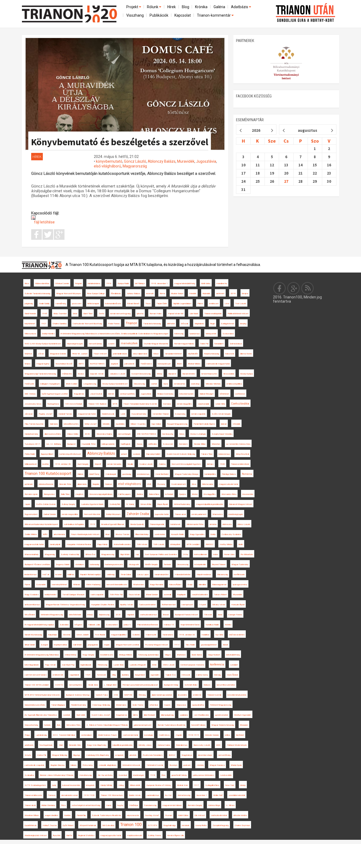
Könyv (156, 354)
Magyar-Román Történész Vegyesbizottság (65, 604)
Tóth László (158, 544)
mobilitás (205, 635)
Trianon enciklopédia (212, 313)
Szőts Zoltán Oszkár (45, 504)
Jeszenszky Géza (33, 404)
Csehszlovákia (240, 403)
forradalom (219, 344)
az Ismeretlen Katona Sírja (238, 444)
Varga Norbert (214, 655)
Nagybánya (187, 755)
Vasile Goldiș (44, 303)
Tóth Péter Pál (116, 594)
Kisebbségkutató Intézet (36, 835)
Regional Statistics (86, 835)
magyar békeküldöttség (184, 283)
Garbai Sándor (50, 514)
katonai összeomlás (71, 785)
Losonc (111, 344)
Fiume (27, 584)
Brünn (179, 364)
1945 (44, 313)
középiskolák (200, 564)
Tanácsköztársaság (152, 323)
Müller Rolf (218, 795)
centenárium (86, 735)
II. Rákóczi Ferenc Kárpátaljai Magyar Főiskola (107, 725)
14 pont (202, 604)
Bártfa (69, 835)
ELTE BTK (152, 825)
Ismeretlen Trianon (160, 414)
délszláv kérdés (240, 815)
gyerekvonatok (221, 715)
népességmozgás (75, 344)
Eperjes (182, 494)
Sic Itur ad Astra (105, 775)
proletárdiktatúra (120, 354)
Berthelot (240, 735)
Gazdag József (152, 815)
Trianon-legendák (157, 524)
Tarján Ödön (161, 303)
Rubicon (108, 484)
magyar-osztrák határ (34, 544)
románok (185, 825)
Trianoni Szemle (214, 695)
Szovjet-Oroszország (141, 374)
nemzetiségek (124, 434)
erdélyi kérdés (50, 594)
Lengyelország (89, 384)
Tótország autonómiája (148, 655)
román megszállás (70, 514)
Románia (247, 474)
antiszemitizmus (32, 604)
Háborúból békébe (183, 574)
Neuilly (130, 464)
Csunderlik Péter (89, 444)
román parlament (199, 514)
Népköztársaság (211, 354)
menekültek (129, 343)
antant (124, 454)
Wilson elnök (135, 785)
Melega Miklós (125, 655)
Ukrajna (245, 293)
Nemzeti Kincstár (92, 514)
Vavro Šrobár (232, 675)
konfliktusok (239, 574)
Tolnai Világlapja (58, 705)
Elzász (81, 374)
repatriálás (120, 424)
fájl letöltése (44, 222)
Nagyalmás (79, 394)
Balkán (80, 474)
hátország (178, 333)
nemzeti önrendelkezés (117, 584)
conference (240, 394)
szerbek (66, 715)
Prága (27, 735)
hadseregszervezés (114, 564)
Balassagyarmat (219, 584)
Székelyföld (114, 504)
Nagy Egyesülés (197, 534)
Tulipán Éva (170, 675)
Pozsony (161, 484)
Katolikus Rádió (212, 624)
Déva (194, 484)
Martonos (181, 655)
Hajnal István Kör (175, 313)
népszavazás (133, 815)
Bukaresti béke (188, 374)
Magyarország (135, 166)
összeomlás (247, 494)
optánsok (29, 484)
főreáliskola (116, 293)
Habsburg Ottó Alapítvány (97, 755)
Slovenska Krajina (104, 434)
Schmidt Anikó (190, 685)
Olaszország (139, 384)
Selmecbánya (236, 344)
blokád (223, 424)
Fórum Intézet (100, 354)
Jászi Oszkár (96, 394)
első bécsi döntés (236, 635)
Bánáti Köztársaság (33, 635)
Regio (212, 323)
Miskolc (76, 584)
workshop (195, 384)
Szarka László (145, 464)
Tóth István (142, 544)
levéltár (46, 464)
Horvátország (85, 775)
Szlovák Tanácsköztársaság (37, 293)
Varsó (108, 805)
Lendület (234, 665)
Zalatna (162, 464)
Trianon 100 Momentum (112, 795)
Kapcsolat (182, 15)
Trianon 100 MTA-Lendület (37, 685)
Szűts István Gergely (221, 414)
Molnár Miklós (194, 364)
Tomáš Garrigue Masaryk (73, 594)
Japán (27, 504)
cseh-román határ (130, 735)
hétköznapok (93, 303)
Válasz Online (72, 434)
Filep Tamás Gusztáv (34, 424)
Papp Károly (102, 544)
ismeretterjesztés (209, 374)
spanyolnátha (198, 705)
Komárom (183, 444)
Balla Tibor (65, 494)
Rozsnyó (173, 765)
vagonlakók (74, 675)
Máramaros (121, 705)
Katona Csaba (164, 745)
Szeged (44, 645)
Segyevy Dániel (62, 564)
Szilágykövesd (227, 323)
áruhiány (125, 675)
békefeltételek (75, 614)
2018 (233, 293)
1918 (152, 775)
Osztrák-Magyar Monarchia (156, 344)
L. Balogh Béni (110, 685)
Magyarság (50, 554)
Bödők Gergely (151, 564)
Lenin (123, 414)
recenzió (150, 293)
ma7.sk (46, 574)
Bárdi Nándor (30, 313)
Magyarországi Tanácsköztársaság (40, 374)
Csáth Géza (164, 735)
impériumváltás (60, 645)
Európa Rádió (123, 283)
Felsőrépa (133, 805)
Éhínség (142, 695)
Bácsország (222, 574)
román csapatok (198, 414)
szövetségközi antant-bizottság (86, 805)
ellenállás (202, 584)
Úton (163, 775)
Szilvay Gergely (68, 504)
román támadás (114, 464)
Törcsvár (208, 614)
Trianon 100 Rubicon (97, 404)
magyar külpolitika (118, 635)
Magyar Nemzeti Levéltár (127, 645)
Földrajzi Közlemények (237, 745)
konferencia (217, 664)
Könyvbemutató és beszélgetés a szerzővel (119, 142)
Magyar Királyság (59, 755)
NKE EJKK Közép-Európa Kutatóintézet (43, 344)
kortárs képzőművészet (70, 454)
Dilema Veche (246, 354)
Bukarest (172, 374)
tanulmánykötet (162, 574)
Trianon (131, 323)
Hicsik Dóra (93, 685)
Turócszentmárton (147, 604)
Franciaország (150, 805)
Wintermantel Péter (195, 524)
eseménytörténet (59, 584)
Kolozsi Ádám (175, 584)
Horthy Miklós (226, 544)
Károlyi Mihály (106, 785)
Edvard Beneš (133, 303)
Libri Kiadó (193, 313)
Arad (107, 534)
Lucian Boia (118, 665)
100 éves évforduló (73, 404)
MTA (115, 404)
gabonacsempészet (142, 725)
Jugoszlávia (206, 161)
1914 (176, 645)
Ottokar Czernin (62, 283)
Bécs (27, 283)
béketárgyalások (32, 665)
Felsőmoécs (146, 364)
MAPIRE (128, 695)
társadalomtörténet (173, 354)
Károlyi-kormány (31, 434)
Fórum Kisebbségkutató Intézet (85, 534)
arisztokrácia (59, 534)
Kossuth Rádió (177, 534)
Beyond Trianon (218, 564)
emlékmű (197, 695)
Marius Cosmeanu (165, 394)
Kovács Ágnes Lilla (175, 835)
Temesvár (101, 675)
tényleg (243, 323)
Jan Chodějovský (201, 715)
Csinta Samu (202, 675)
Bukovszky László (201, 745)
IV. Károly (130, 504)
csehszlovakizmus (148, 614)
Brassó (166, 614)
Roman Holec (156, 313)
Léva (227, 303)
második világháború (107, 765)
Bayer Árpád (162, 504)
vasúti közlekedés (200, 594)
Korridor (67, 815)
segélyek (114, 364)
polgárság (29, 303)
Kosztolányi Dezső (63, 364)
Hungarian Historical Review (79, 544)
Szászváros (228, 333)
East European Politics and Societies (161, 554)
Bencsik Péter (65, 484)
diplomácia (81, 484)
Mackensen (138, 584)
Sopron (167, 705)
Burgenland (140, 675)
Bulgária (95, 484)
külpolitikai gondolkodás (122, 745)
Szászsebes (112, 624)
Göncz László (135, 161)
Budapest (71, 444)
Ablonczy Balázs (161, 161)
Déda (75, 313)
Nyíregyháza (53, 404)
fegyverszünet (31, 514)
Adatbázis (240, 7)
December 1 (201, 795)
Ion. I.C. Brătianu (53, 444)
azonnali (167, 594)
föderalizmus (181, 745)
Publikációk (159, 15)
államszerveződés (52, 434)
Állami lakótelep (142, 534)
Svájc (190, 584)
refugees (78, 624)
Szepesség (180, 414)
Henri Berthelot (162, 474)
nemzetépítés (75, 685)
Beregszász (49, 494)
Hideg (121, 785)
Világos (168, 655)
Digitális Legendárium (182, 303)
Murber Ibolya (177, 293)
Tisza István (134, 594)
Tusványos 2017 (32, 444)
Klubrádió (206, 293)
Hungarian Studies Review (102, 604)
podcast (187, 765)
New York (229, 785)
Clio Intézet (200, 815)
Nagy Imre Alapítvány (97, 745)
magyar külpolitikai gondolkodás (209, 504)
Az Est (168, 795)
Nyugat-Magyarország (177, 424)
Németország (184, 795)
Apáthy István (126, 604)
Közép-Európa (246, 374)
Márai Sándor (152, 594)
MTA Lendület (193, 544)
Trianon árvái (30, 805)
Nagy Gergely (88, 655)
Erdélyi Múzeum (113, 514)
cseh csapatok (97, 594)
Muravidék (186, 161)
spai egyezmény (240, 584)
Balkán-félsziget (207, 394)
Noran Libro (229, 554)
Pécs (63, 805)
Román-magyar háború (184, 344)
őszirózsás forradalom (153, 755)
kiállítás (71, 574)
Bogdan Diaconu (57, 765)
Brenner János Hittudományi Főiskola (56, 775)
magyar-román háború (172, 805)
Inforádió (236, 424)
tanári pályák (55, 544)
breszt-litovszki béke (226, 685)
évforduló (169, 494)
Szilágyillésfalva (212, 785)
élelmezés (227, 524)
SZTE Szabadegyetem (35, 785)
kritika (227, 735)
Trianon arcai (180, 514)
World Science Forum (107, 735)
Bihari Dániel (30, 645)
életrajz (210, 464)
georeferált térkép (179, 775)
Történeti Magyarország (220, 705)
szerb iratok (160, 534)
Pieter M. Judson (79, 354)
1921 (44, 323)
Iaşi (137, 554)
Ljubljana (184, 715)
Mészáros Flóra (73, 725)
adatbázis (29, 745)
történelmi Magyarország (52, 614)
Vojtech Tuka (102, 695)
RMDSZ (210, 544)
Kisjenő (98, 464)
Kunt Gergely (83, 464)
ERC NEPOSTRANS (146, 434)
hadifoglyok (126, 444)
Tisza (147, 303)
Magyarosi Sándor (58, 354)
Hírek (171, 7)
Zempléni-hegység (220, 825)
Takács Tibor (206, 454)
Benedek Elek (75, 745)
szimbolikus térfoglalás (74, 524)
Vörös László (168, 665)
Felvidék (192, 293)
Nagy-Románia (156, 584)
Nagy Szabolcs (32, 594)
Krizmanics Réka (228, 494)
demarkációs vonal (69, 795)
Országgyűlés (209, 494)
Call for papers (124, 494)
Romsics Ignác (31, 494)
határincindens (94, 283)
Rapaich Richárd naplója (90, 574)
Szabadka (29, 775)
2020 (118, 614)
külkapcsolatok (108, 444)
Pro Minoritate (246, 554)
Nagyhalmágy (169, 825)
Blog (185, 7)
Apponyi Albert (47, 454)
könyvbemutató (109, 161)
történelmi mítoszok (131, 765)
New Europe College (96, 293)
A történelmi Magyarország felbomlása (42, 655)
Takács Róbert (220, 594)
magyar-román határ (87, 414)
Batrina (140, 494)
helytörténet (30, 323)
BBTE (81, 364)
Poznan (168, 815)
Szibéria (136, 635)
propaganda (93, 645)
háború (73, 765)
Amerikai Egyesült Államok (112, 524)
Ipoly (54, 785)
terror (220, 614)
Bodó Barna (197, 655)
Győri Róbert (68, 825)
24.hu (185, 554)
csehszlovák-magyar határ (218, 364)
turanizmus (194, 333)
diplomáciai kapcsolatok (162, 695)
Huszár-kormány (138, 414)
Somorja (167, 404)
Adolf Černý (94, 474)
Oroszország (182, 564)
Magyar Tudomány (240, 564)
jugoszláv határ (162, 514)
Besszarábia (228, 374)
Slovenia (66, 635)
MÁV (45, 534)
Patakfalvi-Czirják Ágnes (204, 424)
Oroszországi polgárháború (100, 494)
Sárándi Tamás (65, 414)
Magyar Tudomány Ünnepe (186, 474)
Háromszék (151, 635)
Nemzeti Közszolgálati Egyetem (186, 464)
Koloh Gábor (183, 815)
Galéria (219, 7)
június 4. (127, 624)
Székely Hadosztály (70, 554)
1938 (222, 464)
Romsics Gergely (195, 805)
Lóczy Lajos (143, 574)
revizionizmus (143, 474)
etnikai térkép (70, 655)
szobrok (136, 454)
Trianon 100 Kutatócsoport (48, 473)
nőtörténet (224, 394)
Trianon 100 (131, 824)
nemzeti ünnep (95, 344)
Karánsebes (168, 635)
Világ (114, 675)
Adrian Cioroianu (48, 805)
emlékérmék (58, 675)
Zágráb (178, 735)
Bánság (217, 675)
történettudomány (182, 504)
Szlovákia (64, 624)
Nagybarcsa (121, 715)
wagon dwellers (51, 815)
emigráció (119, 755)
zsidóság (110, 574)
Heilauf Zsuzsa (50, 825)
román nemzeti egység (120, 313)
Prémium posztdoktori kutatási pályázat (140, 685)
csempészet (187, 604)
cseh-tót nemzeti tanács (36, 675)
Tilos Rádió (190, 645)
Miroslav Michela (213, 384)
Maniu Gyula (236, 765)
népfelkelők (193, 354)
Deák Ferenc (138, 705)
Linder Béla (220, 404)
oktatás (213, 524)
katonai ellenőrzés (113, 303)
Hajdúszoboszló (134, 835)
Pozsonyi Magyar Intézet (156, 645)
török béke (205, 283)
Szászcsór (168, 444)
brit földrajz (140, 283)
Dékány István (218, 604)
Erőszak (184, 323)
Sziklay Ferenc (154, 835)
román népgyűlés (184, 404)
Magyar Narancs (217, 765)
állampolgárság (167, 715)
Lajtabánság (41, 735)
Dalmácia (54, 424)
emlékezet (214, 303)
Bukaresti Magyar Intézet (240, 504)
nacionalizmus (153, 795)
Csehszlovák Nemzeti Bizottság (87, 323)
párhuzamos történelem (203, 775)
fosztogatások (46, 745)
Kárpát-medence (204, 574)
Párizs (200, 303)
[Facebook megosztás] (36, 235)
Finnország (102, 665)
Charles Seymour (242, 825)
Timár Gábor (126, 574)
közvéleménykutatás (237, 695)
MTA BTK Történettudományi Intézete (42, 695)
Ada (58, 725)
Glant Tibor (87, 313)
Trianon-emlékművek (240, 464)
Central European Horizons (192, 665)
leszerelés (182, 695)
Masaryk (244, 725)
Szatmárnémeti (178, 484)
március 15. (169, 624)
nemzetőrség (224, 755)
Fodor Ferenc (114, 323)
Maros (27, 364)
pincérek (133, 755)
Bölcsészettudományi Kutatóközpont (41, 524)
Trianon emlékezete (33, 795)
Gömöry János (144, 745)
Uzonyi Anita (201, 825)
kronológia (148, 735)
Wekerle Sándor (212, 735)
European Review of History (158, 785)
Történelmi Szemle (154, 765)
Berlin (240, 544)
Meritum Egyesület (242, 715)
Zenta (101, 313)
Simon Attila (145, 504)
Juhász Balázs (133, 293)
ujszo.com (76, 303)
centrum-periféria (127, 394)
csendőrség (60, 303)
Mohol (194, 494)
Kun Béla (219, 635)
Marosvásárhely (32, 554)
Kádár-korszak (108, 414)
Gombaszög (167, 434)
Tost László (240, 303)
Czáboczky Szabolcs (231, 534)
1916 (109, 283)
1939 (88, 675)
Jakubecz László (117, 374)
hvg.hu (120, 805)
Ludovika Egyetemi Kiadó (92, 504)
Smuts (28, 755)
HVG (116, 695)
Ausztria (56, 835)
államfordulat (149, 715)
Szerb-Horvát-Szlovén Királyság (180, 454)
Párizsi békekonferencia (147, 624)
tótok (154, 665)
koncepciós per (164, 364)
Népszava (181, 705)
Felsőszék (29, 384)
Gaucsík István (97, 374)
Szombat (122, 775)
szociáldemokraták (237, 795)
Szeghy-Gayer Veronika (222, 434)
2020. (87, 434)
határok (47, 725)
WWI (218, 745)
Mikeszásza (30, 333)
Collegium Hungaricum (50, 384)
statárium (79, 564)
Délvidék (106, 424)
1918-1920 (89, 795)
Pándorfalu (81, 815)
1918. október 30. (187, 635)
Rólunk (153, 7)
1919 (92, 524)
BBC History (30, 394)
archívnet (220, 293)
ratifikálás (152, 444)
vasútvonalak (203, 404)
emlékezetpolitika (234, 384)
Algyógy (76, 755)
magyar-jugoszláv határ (110, 835)
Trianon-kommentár (214, 15)
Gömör (111, 394)
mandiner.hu (221, 283)
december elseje (205, 755)
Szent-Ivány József (100, 715)
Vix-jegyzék (134, 564)
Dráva (181, 434)
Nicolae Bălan (200, 444)
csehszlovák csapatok (34, 765)
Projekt (132, 7)
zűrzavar (29, 414)
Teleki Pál (204, 344)
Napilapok (181, 594)
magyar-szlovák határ (228, 484)
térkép (159, 374)
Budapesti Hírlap (171, 685)
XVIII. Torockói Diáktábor (64, 735)
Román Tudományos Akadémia (171, 725)
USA (149, 484)
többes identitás (42, 283)
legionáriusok (86, 665)
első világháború (107, 166)
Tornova (51, 795)
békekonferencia (46, 484)
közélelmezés (106, 655)
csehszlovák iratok (219, 815)
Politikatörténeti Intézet (238, 313)
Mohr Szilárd (71, 384)
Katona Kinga (214, 805)
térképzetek (211, 333)
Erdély (213, 534)
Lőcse (41, 354)
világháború (199, 323)
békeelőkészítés (71, 424)
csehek (154, 384)
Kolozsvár (229, 354)
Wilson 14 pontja (138, 424)
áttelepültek (175, 544)
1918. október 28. (63, 464)
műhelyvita (67, 374)
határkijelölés (210, 474)
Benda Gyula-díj (137, 524)
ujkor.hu (140, 313)
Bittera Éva (90, 554)
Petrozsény (87, 765)
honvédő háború (198, 725)
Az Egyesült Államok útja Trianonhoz (41, 715)
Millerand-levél (30, 464)
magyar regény (42, 364)
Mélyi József (90, 424)
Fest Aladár (100, 635)
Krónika (201, 7)
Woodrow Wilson (32, 815)
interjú (90, 614)
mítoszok (186, 675)
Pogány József (45, 414)
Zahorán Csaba (138, 514)
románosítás (179, 384)
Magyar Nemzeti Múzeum (68, 293)
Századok (41, 584)
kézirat (58, 574)
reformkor (154, 705)
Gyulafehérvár (30, 825)
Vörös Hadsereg (93, 584)
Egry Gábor (156, 424)
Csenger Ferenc (235, 614)
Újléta (135, 715)
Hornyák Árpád (237, 604)
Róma (162, 293)
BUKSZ (172, 755)
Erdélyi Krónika (48, 333)
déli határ (171, 323)
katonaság (94, 564)
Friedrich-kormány (78, 705)
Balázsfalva (154, 494)
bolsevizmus (224, 454)
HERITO (59, 685)
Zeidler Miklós (31, 534)
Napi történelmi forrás (190, 624)
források (167, 564)
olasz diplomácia (140, 354)
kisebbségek (138, 775)
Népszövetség (31, 725)
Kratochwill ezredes (122, 544)
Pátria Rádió (30, 454)
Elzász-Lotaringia (198, 434)
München (216, 444)
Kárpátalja (52, 635)
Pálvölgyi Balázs (229, 474)
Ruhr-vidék (80, 715)
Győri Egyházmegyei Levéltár (55, 394)
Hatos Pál (41, 755)
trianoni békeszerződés (35, 705)
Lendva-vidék (226, 775)
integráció (90, 785)
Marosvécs (217, 514)
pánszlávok (129, 364)
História (200, 765)
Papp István (50, 665)
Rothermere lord (168, 604)
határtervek (175, 524)
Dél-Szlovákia (108, 825)
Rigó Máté (124, 554)
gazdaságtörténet (209, 645)
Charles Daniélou (60, 323)
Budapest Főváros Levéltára (37, 564)
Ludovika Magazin (137, 665)
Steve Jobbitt (82, 635)
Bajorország (104, 614)
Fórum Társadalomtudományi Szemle (140, 404)
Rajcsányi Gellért (153, 454)
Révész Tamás (122, 534)
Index (215, 554)
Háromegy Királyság (101, 705)
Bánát (225, 645)
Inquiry (107, 645)
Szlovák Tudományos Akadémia (106, 815)
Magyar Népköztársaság (222, 725)
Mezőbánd (30, 614)
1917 (196, 785)
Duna (165, 384)
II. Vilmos (230, 805)
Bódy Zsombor (60, 313)
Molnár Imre (182, 785)
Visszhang (135, 15)
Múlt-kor (28, 354)
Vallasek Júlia (94, 624)
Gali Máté (77, 645)
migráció (130, 614)
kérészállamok (200, 554)
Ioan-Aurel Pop (68, 665)
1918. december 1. (159, 283)
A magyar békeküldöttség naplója (39, 624)
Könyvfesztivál (242, 454)
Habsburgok (110, 474)
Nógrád (78, 283)
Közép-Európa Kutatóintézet (115, 384)
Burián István (135, 795)
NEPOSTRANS (97, 364)
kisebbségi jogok (236, 514)
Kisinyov (207, 685)
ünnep (243, 785)
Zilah (61, 745)
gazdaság (126, 474)
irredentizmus (30, 574)
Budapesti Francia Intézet (186, 614)
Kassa (139, 444)
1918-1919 (193, 735)
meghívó (79, 494)
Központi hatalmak (88, 825)
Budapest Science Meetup (78, 695)
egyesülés (155, 675)
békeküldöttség (233, 655)
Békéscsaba (207, 484)
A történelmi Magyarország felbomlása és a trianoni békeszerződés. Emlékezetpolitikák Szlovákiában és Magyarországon (114, 333)
